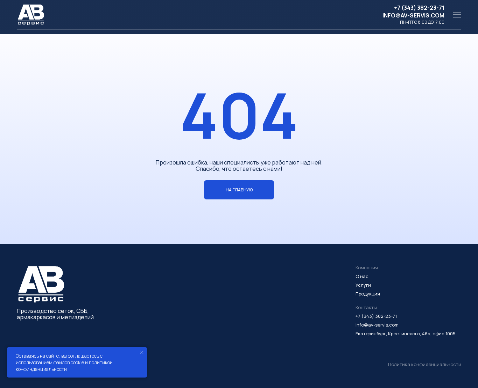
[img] (457, 14)
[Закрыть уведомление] (141, 352)
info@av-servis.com (413, 15)
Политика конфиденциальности (424, 364)
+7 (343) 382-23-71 (419, 8)
